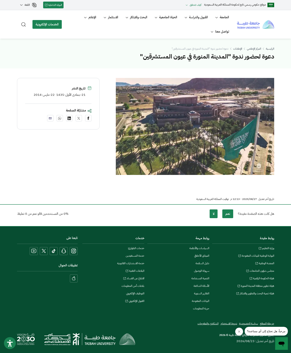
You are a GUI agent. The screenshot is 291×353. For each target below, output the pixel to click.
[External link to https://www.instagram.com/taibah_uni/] (74, 251)
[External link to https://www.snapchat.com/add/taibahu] (64, 251)
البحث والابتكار (138, 17)
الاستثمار (113, 17)
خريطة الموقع (267, 323)
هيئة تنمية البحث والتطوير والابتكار (257, 293)
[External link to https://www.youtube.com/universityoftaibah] (34, 251)
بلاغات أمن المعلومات (133, 286)
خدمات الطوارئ (136, 248)
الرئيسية (270, 49)
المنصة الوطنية (266, 263)
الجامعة (224, 17)
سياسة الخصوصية (248, 323)
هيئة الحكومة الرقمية (263, 278)
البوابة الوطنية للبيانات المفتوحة (258, 256)
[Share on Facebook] (88, 118)
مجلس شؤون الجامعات (262, 271)
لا (213, 213)
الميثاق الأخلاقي (201, 256)
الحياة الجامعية (168, 17)
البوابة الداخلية (56, 5)
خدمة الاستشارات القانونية (130, 263)
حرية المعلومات (201, 308)
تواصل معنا (222, 31)
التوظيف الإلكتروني (135, 293)
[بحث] (23, 24)
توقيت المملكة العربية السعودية (212, 199)
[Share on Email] (50, 118)
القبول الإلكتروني (136, 301)
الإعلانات (237, 49)
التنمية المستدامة (200, 278)
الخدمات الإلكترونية (49, 25)
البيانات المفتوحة (200, 301)
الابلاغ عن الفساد (135, 278)
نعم (227, 213)
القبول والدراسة (198, 17)
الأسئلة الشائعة (201, 286)
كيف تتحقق (195, 5)
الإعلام (92, 17)
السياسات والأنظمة (199, 248)
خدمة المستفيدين (135, 256)
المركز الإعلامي (254, 49)
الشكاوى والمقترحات (208, 323)
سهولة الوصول (201, 271)
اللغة (27, 5)
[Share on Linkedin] (69, 118)
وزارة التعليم (268, 248)
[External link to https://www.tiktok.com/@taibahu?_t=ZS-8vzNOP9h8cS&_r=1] (54, 251)
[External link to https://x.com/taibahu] (44, 251)
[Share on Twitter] (79, 118)
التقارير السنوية (201, 293)
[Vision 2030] (26, 339)
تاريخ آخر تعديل (266, 199)
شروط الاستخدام (229, 323)
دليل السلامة (202, 263)
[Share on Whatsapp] (60, 118)
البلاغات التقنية (136, 271)
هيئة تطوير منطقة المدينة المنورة (257, 286)
